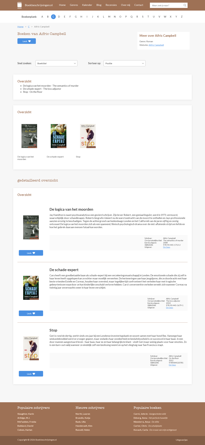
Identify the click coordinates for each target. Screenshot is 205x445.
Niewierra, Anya (142, 421)
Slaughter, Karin (25, 413)
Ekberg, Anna (140, 417)
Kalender (87, 4)
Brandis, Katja (83, 417)
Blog (98, 4)
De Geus (166, 247)
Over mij (125, 4)
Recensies (111, 4)
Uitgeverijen (182, 439)
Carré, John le (141, 413)
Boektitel (41, 63)
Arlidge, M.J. (23, 417)
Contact (138, 4)
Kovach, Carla (141, 429)
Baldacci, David (25, 425)
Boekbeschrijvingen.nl (38, 5)
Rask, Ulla (81, 421)
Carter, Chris (140, 425)
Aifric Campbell (156, 45)
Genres (74, 4)
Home (62, 4)
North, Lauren (83, 413)
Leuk (25, 41)
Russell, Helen (83, 429)
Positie (108, 63)
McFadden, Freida (26, 421)
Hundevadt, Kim (84, 425)
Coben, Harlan (24, 429)
